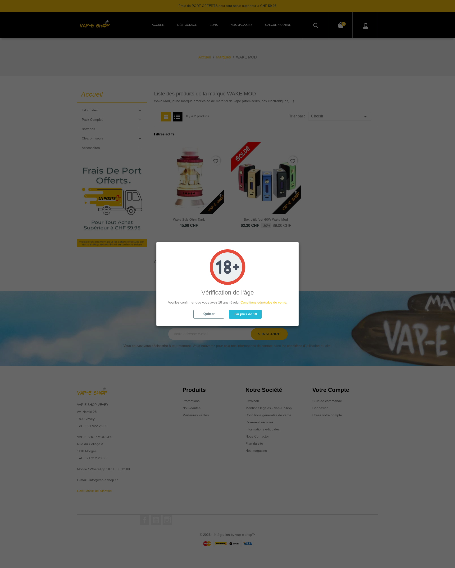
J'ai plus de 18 (245, 314)
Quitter (208, 314)
